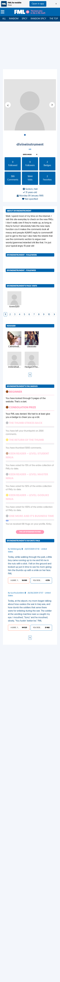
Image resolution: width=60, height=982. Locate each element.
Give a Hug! (27, 154)
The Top (54, 19)
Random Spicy (38, 19)
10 (49, 314)
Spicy (24, 19)
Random (13, 19)
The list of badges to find (30, 532)
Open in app (38, 4)
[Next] (54, 314)
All (4, 19)
